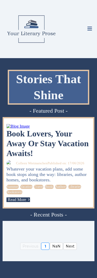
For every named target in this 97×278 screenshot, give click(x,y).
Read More (17, 199)
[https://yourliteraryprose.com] (31, 29)
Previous (30, 246)
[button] (89, 29)
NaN (56, 246)
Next (70, 246)
